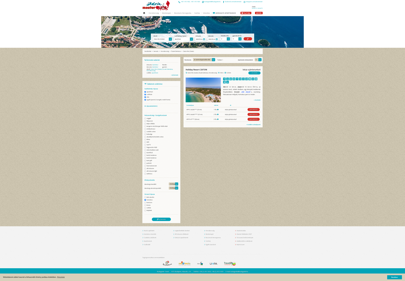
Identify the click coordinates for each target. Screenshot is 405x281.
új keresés (162, 219)
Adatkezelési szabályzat (244, 241)
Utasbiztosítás (241, 231)
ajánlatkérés (254, 109)
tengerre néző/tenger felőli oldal (157, 126)
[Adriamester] (156, 5)
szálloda (149, 94)
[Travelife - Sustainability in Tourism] (230, 263)
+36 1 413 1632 (185, 1)
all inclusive (150, 168)
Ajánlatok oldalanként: (245, 60)
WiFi (148, 142)
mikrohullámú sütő (153, 150)
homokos (150, 200)
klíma (148, 139)
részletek (254, 73)
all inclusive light (152, 171)
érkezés (198, 36)
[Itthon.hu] (167, 263)
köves (149, 205)
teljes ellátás (151, 124)
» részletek (257, 100)
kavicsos (149, 202)
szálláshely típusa (181, 36)
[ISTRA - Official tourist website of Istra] (200, 263)
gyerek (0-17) (237, 35)
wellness (149, 174)
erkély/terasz (151, 129)
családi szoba (151, 131)
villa (148, 97)
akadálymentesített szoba (155, 137)
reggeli (149, 118)
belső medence (152, 155)
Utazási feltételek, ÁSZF (244, 234)
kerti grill (149, 160)
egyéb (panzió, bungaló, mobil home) (158, 100)
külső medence (151, 158)
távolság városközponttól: (152, 188)
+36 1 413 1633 (195, 1)
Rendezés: (188, 60)
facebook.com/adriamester (233, 2)
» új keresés (174, 75)
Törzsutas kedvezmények (245, 238)
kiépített (149, 210)
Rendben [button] (394, 277)
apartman (150, 92)
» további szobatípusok (253, 124)
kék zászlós (150, 197)
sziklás (149, 208)
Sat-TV (149, 145)
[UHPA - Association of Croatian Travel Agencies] (213, 263)
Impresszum (240, 244)
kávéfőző (150, 153)
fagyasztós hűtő (152, 147)
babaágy (149, 134)
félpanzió (150, 121)
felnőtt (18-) (225, 35)
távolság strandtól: (150, 184)
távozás (211, 36)
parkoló (149, 163)
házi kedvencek (152, 166)
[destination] (203, 90)
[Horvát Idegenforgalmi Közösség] (185, 263)
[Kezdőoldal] (144, 12)
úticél (155, 36)
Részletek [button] (61, 277)
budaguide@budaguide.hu (213, 2)
